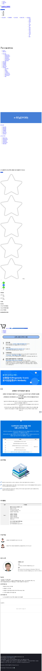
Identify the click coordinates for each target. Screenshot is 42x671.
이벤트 (6, 70)
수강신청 (26, 328)
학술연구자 (7, 54)
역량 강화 (7, 60)
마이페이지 (2, 9)
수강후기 (6, 71)
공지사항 (6, 68)
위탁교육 (4, 61)
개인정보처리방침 (10, 656)
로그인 (4, 1)
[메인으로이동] (1, 123)
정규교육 (4, 53)
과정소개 (4, 330)
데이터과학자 (5, 139)
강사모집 (16, 17)
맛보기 (1, 172)
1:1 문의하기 (30, 27)
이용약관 (4, 656)
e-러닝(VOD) (7, 59)
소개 (1, 656)
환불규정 (16, 656)
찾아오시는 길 (21, 656)
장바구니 (7, 328)
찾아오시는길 (30, 31)
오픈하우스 (7, 57)
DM (29, 36)
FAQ (30, 20)
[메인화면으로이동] (5, 7)
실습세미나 (7, 58)
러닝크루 (4, 17)
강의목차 (4, 331)
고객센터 (28, 17)
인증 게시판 (30, 34)
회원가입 (4, 2)
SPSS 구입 (22, 17)
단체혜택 (10, 17)
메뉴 (3, 3)
